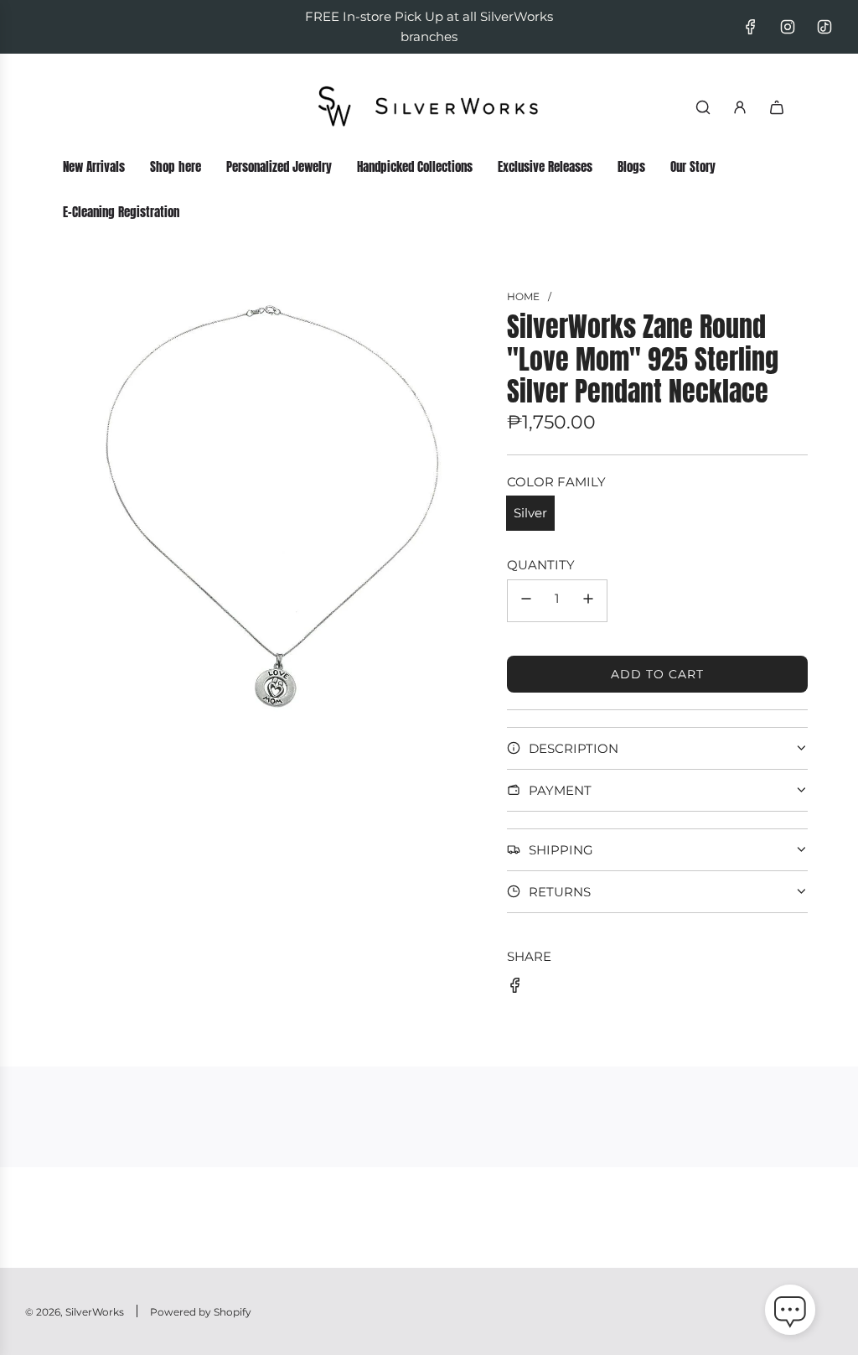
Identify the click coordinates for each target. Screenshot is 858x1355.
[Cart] (776, 107)
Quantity (541, 565)
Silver (530, 513)
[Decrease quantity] (526, 600)
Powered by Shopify (200, 1312)
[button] (790, 1313)
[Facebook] (750, 26)
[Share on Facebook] (515, 988)
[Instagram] (787, 26)
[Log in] (739, 107)
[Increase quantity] (588, 600)
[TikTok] (824, 26)
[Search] (703, 107)
